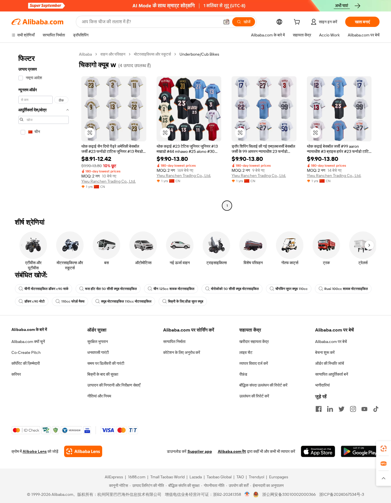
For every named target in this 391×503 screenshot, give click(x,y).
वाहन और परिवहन (112, 54)
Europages (278, 477)
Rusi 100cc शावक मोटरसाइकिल (346, 289)
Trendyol (256, 477)
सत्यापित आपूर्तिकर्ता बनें (331, 374)
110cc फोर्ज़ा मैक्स (72, 301)
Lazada (195, 477)
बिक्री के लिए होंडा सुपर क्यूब (185, 301)
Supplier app (199, 451)
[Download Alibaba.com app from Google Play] (360, 451)
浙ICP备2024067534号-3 (341, 494)
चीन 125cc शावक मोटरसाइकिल (173, 289)
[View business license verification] (247, 494)
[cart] (298, 22)
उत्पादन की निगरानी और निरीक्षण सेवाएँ (113, 385)
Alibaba (85, 54)
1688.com (136, 477)
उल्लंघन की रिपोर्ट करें (254, 396)
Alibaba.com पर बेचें (331, 341)
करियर (16, 374)
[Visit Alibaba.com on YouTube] (364, 408)
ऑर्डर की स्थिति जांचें (329, 363)
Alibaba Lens (35, 451)
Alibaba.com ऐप (232, 451)
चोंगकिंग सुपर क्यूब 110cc (291, 289)
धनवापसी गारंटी (98, 352)
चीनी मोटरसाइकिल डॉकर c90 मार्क (46, 289)
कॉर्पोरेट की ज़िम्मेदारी (25, 363)
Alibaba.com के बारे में (29, 329)
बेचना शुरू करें (325, 352)
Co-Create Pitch (26, 352)
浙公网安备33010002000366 (289, 494)
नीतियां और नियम (99, 396)
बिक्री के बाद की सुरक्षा (102, 374)
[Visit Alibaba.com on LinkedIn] (330, 408)
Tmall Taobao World (167, 477)
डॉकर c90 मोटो (34, 301)
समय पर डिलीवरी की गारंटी (105, 363)
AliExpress (114, 477)
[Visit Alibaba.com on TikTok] (375, 408)
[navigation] (43, 130)
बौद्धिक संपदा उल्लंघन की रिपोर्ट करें (263, 385)
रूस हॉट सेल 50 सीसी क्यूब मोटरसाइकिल (111, 289)
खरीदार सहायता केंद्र (254, 341)
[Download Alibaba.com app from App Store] (318, 451)
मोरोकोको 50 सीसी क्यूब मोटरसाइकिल (235, 289)
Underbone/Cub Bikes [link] (199, 54)
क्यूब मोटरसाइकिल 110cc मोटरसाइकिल (126, 301)
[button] (226, 21)
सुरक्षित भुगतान (97, 341)
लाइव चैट (245, 352)
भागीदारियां (322, 385)
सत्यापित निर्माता (174, 341)
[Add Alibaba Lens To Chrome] (83, 451)
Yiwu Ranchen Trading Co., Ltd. (108, 181)
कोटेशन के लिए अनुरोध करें (181, 352)
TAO (240, 477)
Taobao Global (219, 477)
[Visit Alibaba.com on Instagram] (352, 408)
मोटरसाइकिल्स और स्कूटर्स (152, 54)
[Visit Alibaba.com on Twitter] (341, 408)
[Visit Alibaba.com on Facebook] (318, 408)
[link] (383, 448)
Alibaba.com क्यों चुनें (28, 341)
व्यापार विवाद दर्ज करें (253, 363)
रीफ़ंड (243, 374)
